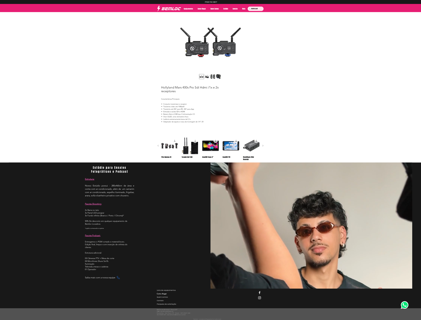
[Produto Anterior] (158, 145)
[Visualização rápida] (169, 145)
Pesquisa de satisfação (166, 304)
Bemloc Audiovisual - (164, 309)
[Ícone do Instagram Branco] (259, 298)
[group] (210, 149)
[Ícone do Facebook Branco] (259, 293)
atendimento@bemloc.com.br (176, 314)
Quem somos (162, 297)
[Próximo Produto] (263, 145)
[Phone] (118, 277)
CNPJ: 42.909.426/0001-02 (165, 311)
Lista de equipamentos (166, 290)
